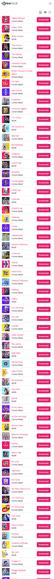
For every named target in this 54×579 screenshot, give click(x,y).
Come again (17, 181)
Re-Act (15, 552)
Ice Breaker (17, 380)
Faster (15, 262)
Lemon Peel (17, 425)
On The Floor (18, 497)
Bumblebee (17, 144)
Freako (15, 325)
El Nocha (16, 253)
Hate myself (17, 334)
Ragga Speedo (19, 570)
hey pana (16, 344)
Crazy (14, 226)
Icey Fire (16, 389)
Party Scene (18, 525)
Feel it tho (16, 271)
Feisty (14, 298)
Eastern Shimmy (20, 244)
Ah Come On (18, 126)
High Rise (16, 353)
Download (43, 19)
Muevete (16, 470)
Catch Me (16, 163)
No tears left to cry (21, 488)
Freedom (16, 99)
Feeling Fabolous (20, 280)
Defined (15, 217)
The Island (17, 54)
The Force (17, 45)
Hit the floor (17, 362)
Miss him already (20, 434)
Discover (26, 3)
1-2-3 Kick (16, 117)
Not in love (17, 90)
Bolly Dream (18, 36)
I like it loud (17, 371)
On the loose (18, 506)
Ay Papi (15, 81)
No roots (16, 479)
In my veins (17, 407)
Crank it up (17, 208)
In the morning (19, 416)
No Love (15, 461)
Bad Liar (15, 135)
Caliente (16, 153)
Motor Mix (16, 452)
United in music (19, 63)
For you (15, 316)
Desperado (17, 235)
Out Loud (16, 516)
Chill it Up (16, 190)
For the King (17, 307)
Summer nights (19, 108)
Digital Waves (18, 18)
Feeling (15, 289)
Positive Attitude (20, 543)
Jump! (15, 443)
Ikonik (14, 398)
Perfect (15, 534)
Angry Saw (17, 27)
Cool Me (16, 199)
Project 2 (16, 561)
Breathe (16, 172)
